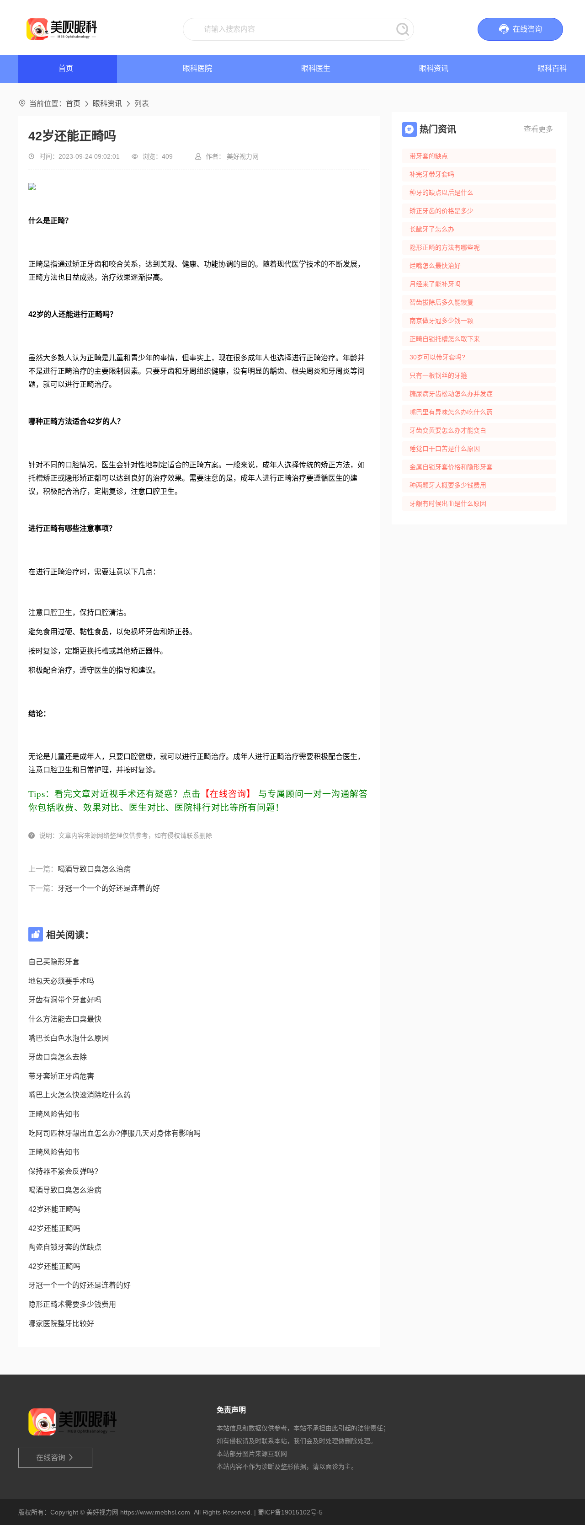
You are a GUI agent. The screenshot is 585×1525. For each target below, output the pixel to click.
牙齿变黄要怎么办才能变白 (448, 430)
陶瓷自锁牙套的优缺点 (64, 1247)
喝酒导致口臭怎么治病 (94, 869)
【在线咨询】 (228, 794)
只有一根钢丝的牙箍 (438, 375)
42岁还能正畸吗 (54, 1209)
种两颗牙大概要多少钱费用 (448, 485)
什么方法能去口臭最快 (64, 1019)
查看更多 (538, 129)
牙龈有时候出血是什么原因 (448, 503)
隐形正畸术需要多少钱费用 (72, 1304)
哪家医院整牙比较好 (61, 1323)
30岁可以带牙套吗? (437, 357)
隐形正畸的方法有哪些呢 (445, 247)
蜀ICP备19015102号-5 (290, 1512)
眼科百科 (552, 68)
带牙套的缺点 (429, 156)
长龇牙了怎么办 (432, 229)
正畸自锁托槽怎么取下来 (445, 338)
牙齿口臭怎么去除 (57, 1057)
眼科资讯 (433, 68)
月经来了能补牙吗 (435, 284)
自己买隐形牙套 (54, 962)
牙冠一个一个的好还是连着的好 (109, 888)
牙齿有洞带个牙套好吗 (64, 1000)
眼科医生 (315, 68)
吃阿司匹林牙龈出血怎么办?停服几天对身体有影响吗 (114, 1133)
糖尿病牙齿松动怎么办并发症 (451, 393)
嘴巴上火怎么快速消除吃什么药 (79, 1095)
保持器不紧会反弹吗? (63, 1171)
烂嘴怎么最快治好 (435, 265)
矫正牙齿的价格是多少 (441, 210)
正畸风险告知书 (54, 1114)
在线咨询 (55, 1457)
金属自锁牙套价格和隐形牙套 (451, 467)
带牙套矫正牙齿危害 (61, 1076)
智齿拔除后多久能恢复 (441, 302)
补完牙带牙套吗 (432, 174)
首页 (73, 103)
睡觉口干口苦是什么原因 (445, 448)
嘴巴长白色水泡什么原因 (68, 1038)
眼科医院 (197, 68)
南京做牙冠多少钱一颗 (441, 320)
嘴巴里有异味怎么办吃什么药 (451, 412)
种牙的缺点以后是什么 (441, 192)
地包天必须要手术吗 (61, 981)
